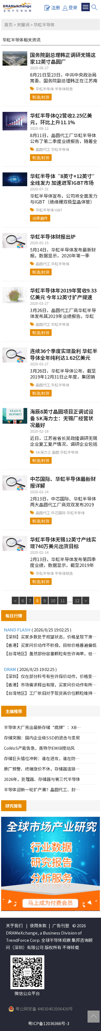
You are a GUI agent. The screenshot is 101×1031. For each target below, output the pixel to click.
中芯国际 (58, 512)
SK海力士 (44, 452)
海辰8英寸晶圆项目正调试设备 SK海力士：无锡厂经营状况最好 (61, 418)
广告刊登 (60, 925)
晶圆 (56, 452)
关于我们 (14, 925)
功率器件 (40, 218)
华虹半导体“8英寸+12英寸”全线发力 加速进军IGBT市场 (63, 179)
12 (77, 600)
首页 (8, 24)
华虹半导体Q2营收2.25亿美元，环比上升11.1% (61, 119)
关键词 (23, 24)
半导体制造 (64, 88)
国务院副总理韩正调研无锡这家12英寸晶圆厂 (63, 58)
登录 (72, 7)
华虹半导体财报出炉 (52, 236)
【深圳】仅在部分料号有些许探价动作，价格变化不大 (50, 676)
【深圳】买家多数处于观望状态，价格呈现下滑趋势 (50, 637)
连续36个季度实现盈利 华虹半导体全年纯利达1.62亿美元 (63, 354)
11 (62, 600)
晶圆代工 (43, 149)
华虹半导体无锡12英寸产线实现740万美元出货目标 (63, 543)
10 (53, 600)
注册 (55, 7)
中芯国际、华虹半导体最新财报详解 (63, 482)
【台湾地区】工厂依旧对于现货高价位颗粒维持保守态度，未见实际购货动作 (50, 693)
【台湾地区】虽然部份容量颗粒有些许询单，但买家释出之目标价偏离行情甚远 (50, 653)
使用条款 (38, 925)
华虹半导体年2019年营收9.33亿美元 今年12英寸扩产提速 (63, 294)
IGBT (58, 210)
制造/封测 (40, 97)
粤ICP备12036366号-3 (48, 1023)
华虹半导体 (45, 88)
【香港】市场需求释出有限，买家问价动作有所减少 (50, 685)
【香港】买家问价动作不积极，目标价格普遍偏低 (50, 645)
